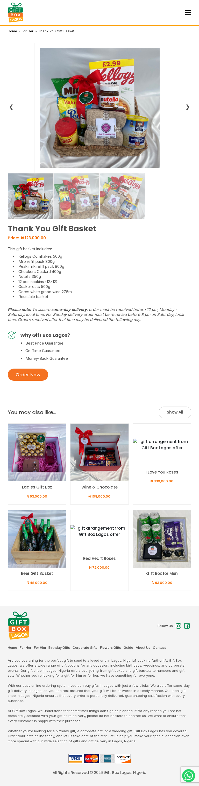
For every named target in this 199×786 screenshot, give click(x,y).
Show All (175, 412)
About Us (143, 647)
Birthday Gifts (59, 647)
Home (12, 31)
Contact (159, 647)
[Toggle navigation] (187, 12)
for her (27, 31)
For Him (40, 647)
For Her (25, 647)
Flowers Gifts (110, 647)
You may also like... (32, 412)
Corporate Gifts (85, 647)
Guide (128, 647)
